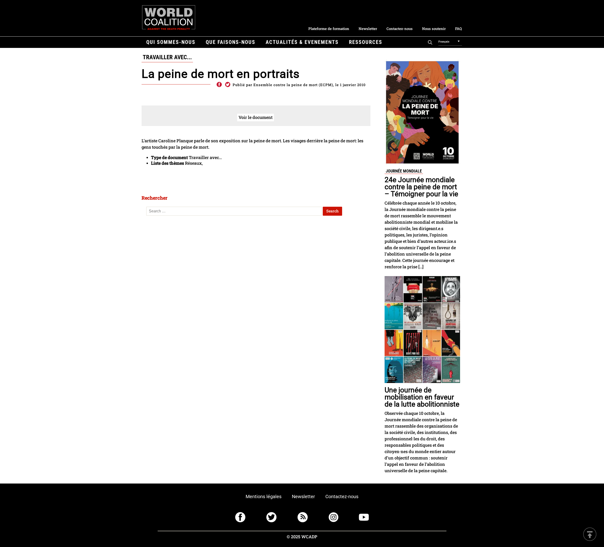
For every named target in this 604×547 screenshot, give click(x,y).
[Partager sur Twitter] (227, 84)
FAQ (458, 28)
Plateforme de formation (328, 28)
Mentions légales (263, 496)
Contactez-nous (399, 28)
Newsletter (368, 28)
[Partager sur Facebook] (219, 84)
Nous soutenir (434, 28)
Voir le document (256, 117)
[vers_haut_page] (590, 534)
